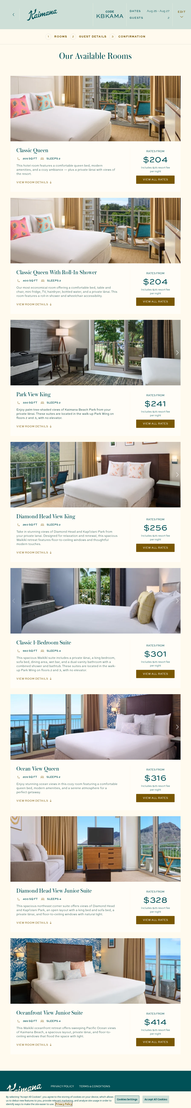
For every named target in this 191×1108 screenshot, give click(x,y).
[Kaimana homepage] (42, 15)
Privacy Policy (62, 1086)
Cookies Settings (127, 1099)
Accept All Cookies (156, 1099)
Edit (182, 12)
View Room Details (32, 182)
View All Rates (155, 179)
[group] (95, 108)
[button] (177, 108)
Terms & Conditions (94, 1086)
